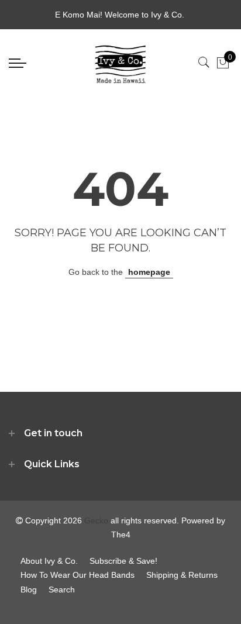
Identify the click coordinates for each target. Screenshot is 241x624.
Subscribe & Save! (123, 561)
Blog (28, 589)
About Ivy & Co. (49, 561)
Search (62, 589)
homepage (149, 272)
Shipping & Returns (182, 575)
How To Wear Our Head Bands (77, 575)
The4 (120, 534)
